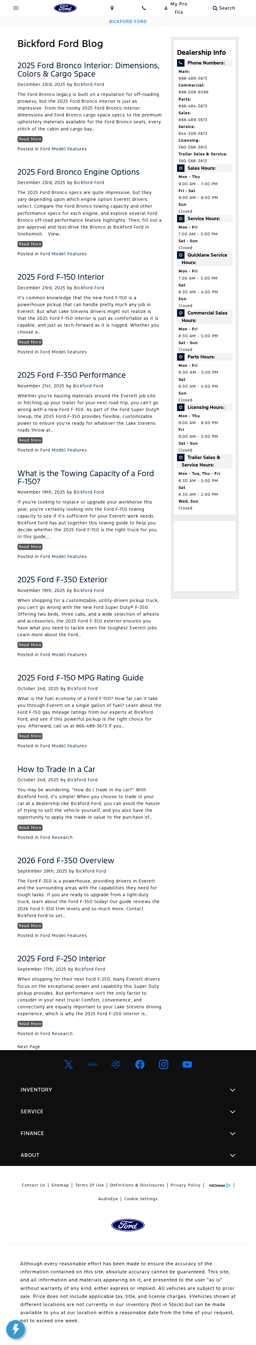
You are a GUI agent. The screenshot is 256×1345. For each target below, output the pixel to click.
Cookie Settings (141, 1198)
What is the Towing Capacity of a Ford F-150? (85, 477)
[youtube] (187, 1064)
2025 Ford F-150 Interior (61, 277)
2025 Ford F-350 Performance (71, 375)
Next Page (29, 1046)
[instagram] (163, 1064)
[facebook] (140, 1064)
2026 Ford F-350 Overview (65, 860)
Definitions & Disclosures (137, 1185)
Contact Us (33, 1185)
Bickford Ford (89, 84)
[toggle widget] (15, 1329)
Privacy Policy (186, 1185)
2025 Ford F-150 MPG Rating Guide (80, 678)
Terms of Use (89, 1185)
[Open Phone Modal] (144, 8)
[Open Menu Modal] (16, 8)
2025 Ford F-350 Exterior (62, 580)
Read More (30, 139)
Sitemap (60, 1185)
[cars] (92, 1064)
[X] (69, 1064)
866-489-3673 (193, 78)
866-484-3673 (193, 106)
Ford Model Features (63, 149)
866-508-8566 (194, 92)
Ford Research (56, 837)
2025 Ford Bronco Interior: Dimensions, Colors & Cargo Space (88, 69)
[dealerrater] (116, 1064)
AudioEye (108, 1198)
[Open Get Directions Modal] (112, 8)
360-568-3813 (193, 147)
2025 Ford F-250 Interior (61, 959)
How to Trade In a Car (56, 769)
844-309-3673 (193, 133)
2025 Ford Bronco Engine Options (78, 172)
